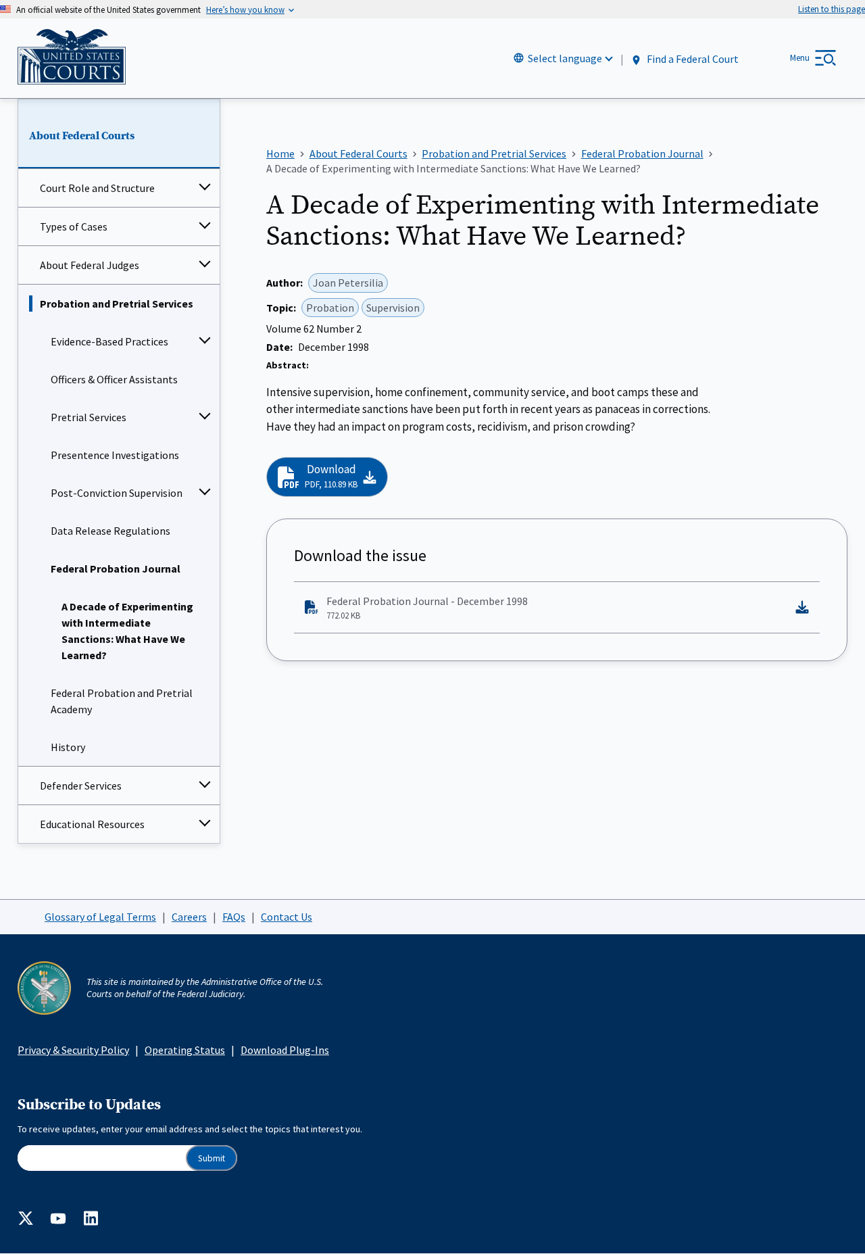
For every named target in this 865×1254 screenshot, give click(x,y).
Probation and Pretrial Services (116, 303)
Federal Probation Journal (115, 568)
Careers (189, 916)
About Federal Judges (89, 265)
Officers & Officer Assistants (114, 379)
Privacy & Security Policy (73, 1050)
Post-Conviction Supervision (116, 493)
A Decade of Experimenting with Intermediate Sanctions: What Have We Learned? (127, 631)
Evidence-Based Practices (109, 341)
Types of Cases (73, 226)
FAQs (233, 916)
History (68, 747)
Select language (565, 58)
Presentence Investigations (115, 455)
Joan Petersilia (348, 282)
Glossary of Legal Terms (100, 916)
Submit (211, 1158)
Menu (800, 58)
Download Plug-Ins (285, 1050)
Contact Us (286, 916)
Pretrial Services (88, 417)
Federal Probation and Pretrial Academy (122, 701)
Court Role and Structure (97, 188)
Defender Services (81, 785)
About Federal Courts (81, 135)
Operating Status (185, 1050)
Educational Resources (92, 824)
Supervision (393, 307)
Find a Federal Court (692, 59)
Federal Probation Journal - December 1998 (427, 607)
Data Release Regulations (110, 530)
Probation (330, 307)
